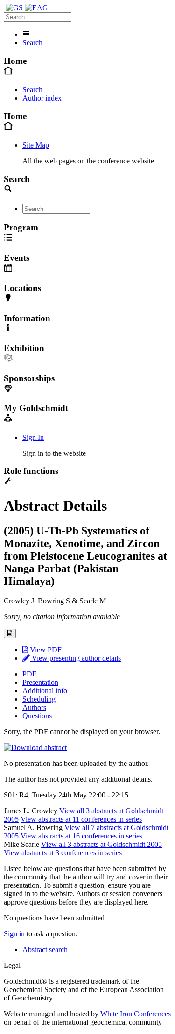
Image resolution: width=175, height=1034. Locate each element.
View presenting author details (75, 658)
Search (32, 43)
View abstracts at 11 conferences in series (81, 819)
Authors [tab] (34, 707)
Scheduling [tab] (39, 699)
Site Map (35, 145)
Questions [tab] (37, 716)
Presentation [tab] (40, 682)
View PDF (45, 650)
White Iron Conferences (135, 1014)
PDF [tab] (29, 674)
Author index (42, 98)
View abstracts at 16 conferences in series (81, 836)
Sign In (33, 437)
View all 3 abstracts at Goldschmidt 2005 (101, 844)
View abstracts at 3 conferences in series (63, 853)
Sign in (14, 934)
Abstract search (45, 949)
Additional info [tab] (44, 691)
